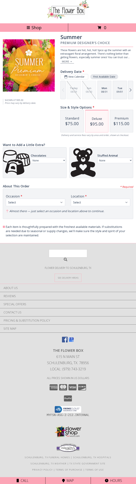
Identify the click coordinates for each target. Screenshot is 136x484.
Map (69, 480)
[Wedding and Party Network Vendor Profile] (68, 451)
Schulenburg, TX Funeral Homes (47, 457)
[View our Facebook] (65, 341)
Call (24, 480)
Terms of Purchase (69, 469)
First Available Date (104, 76)
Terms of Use (94, 469)
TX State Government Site (87, 463)
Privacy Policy (42, 469)
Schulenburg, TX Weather (48, 463)
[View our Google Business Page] (71, 341)
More (65, 61)
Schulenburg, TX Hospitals (92, 457)
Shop (36, 27)
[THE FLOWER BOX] (68, 18)
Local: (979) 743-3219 (68, 369)
